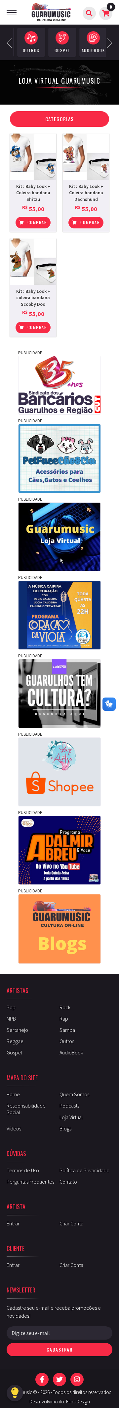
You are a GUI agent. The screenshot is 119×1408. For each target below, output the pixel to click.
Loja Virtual (71, 1117)
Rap (64, 1018)
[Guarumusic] (51, 12)
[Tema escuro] (15, 1393)
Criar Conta (71, 1223)
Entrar (13, 1223)
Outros (67, 1041)
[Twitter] (59, 1379)
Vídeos (14, 1128)
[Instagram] (77, 1379)
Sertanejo (17, 1030)
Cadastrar (60, 1349)
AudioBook (71, 1052)
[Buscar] (89, 13)
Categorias (59, 119)
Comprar (36, 222)
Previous (12, 42)
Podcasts (69, 1105)
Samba (67, 1030)
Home (13, 1094)
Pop (11, 1007)
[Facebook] (42, 1379)
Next (107, 42)
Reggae (15, 1041)
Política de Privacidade (84, 1170)
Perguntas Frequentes (30, 1181)
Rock (65, 1007)
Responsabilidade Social (26, 1108)
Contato (68, 1181)
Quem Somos (74, 1094)
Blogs (65, 1128)
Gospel (14, 1052)
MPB (11, 1018)
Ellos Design (78, 1401)
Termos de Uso (23, 1170)
